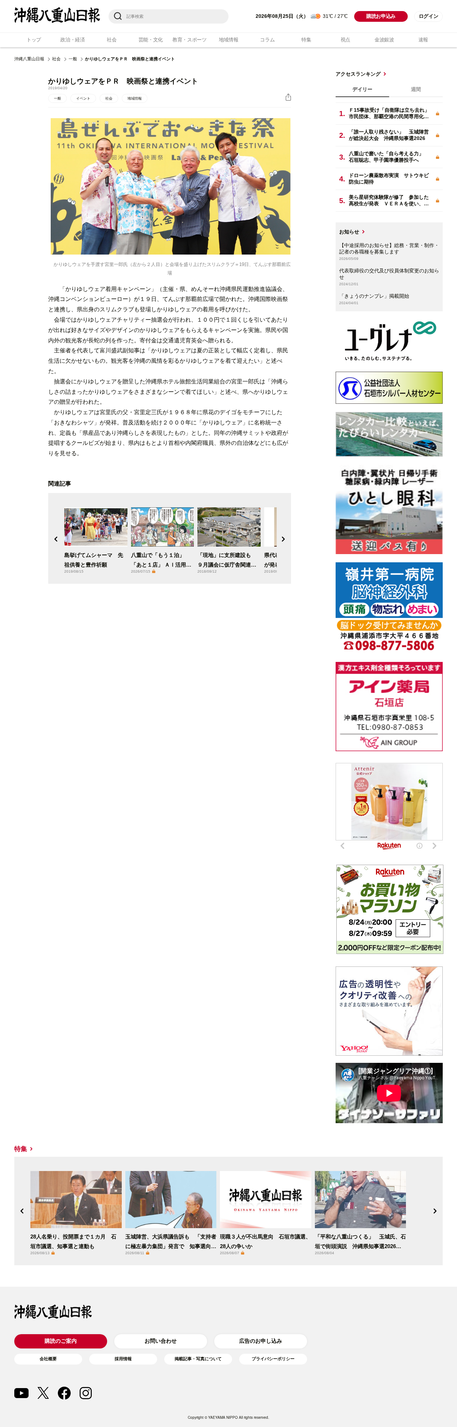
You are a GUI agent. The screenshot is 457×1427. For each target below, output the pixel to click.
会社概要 (48, 1358)
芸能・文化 (151, 39)
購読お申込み (381, 16)
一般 (73, 58)
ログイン (428, 16)
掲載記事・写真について (198, 1358)
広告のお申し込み (260, 1341)
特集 (306, 39)
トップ (33, 39)
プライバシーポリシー (273, 1358)
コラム (267, 39)
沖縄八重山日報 (29, 58)
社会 (111, 39)
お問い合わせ (161, 1341)
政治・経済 (72, 39)
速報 (423, 39)
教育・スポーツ (189, 39)
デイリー (362, 89)
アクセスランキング (358, 74)
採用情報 (123, 1358)
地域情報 (228, 39)
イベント (83, 98)
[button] (56, 539)
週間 (416, 89)
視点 (345, 39)
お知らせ (349, 232)
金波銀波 (384, 39)
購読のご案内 (61, 1341)
